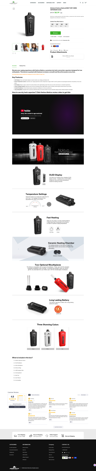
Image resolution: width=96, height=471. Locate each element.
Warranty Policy (25, 447)
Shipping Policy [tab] (22, 65)
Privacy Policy (51, 447)
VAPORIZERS (33, 2)
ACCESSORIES (41, 2)
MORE (64, 2)
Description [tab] (14, 65)
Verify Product (51, 457)
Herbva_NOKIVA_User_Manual (68, 55)
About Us (24, 449)
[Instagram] (66, 452)
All (29, 394)
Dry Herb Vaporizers (13, 447)
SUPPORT (59, 2)
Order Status (25, 452)
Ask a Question (66, 36)
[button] (95, 465)
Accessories (12, 454)
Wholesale (24, 459)
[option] (29, 24)
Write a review (17, 406)
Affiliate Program (26, 457)
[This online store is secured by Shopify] (65, 457)
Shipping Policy (51, 449)
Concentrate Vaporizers (14, 449)
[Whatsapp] (68, 452)
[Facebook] (62, 452)
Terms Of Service (52, 452)
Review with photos (35, 394)
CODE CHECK (25, 454)
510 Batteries (12, 452)
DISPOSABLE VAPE (50, 2)
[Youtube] (64, 452)
